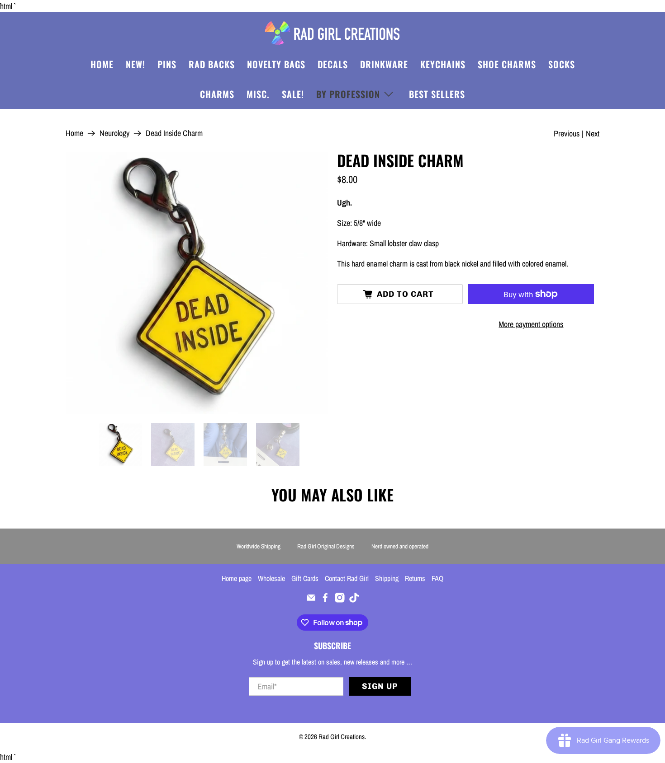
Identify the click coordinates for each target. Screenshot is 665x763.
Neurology (114, 133)
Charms (217, 94)
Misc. (258, 94)
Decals (333, 64)
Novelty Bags (276, 64)
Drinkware (384, 64)
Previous (567, 133)
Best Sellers (437, 94)
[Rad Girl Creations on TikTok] (354, 600)
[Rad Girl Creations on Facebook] (325, 600)
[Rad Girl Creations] (332, 33)
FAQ (437, 578)
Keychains (443, 64)
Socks (561, 64)
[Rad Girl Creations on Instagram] (340, 600)
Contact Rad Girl (347, 578)
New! (135, 64)
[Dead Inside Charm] (197, 283)
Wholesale (271, 578)
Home (102, 64)
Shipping (387, 578)
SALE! (293, 94)
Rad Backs (212, 64)
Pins (166, 64)
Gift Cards (304, 578)
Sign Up (380, 686)
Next (592, 133)
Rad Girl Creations (341, 736)
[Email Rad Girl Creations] (311, 600)
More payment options (531, 324)
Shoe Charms (507, 64)
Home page (237, 578)
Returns (415, 578)
